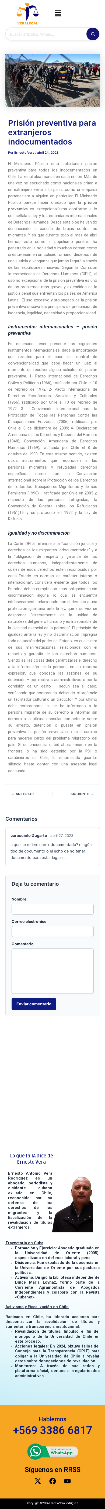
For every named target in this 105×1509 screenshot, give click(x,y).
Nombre (19, 899)
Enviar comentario (33, 1004)
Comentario (23, 943)
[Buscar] (92, 34)
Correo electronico (29, 921)
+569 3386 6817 (52, 1430)
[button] (57, 13)
